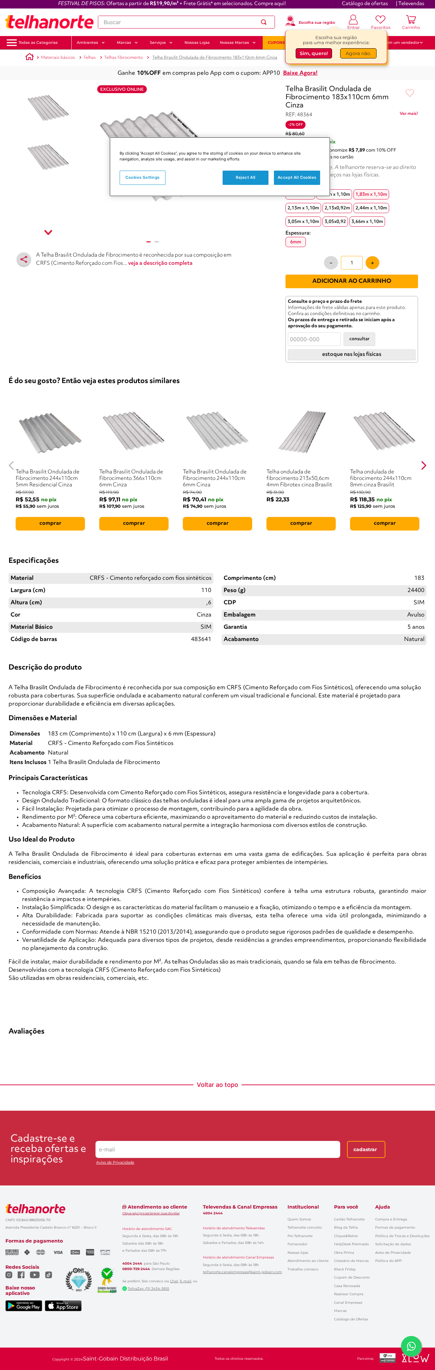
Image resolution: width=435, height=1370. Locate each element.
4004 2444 (132, 1264)
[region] (219, 166)
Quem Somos (299, 1219)
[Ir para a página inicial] (49, 22)
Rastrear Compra (348, 1294)
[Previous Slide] (11, 465)
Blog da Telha (346, 1227)
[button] (38, 42)
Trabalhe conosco (303, 1269)
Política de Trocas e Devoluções (402, 1236)
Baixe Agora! (300, 73)
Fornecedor (297, 1244)
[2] (157, 241)
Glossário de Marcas (351, 1261)
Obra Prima (344, 1252)
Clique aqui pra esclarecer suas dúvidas (150, 1213)
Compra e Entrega (391, 1219)
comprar (50, 523)
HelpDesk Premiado (351, 1244)
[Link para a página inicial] (29, 58)
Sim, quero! (314, 54)
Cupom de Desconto (352, 1277)
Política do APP (388, 1261)
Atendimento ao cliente (308, 1261)
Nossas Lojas (197, 42)
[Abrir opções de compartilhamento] (24, 259)
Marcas (340, 1310)
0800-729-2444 (136, 1269)
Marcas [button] (124, 42)
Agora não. (358, 54)
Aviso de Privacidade (115, 1162)
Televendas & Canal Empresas (240, 1207)
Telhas (89, 57)
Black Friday (344, 1269)
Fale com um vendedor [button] (397, 42)
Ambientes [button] (87, 42)
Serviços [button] (158, 42)
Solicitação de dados (393, 1244)
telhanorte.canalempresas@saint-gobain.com (242, 1272)
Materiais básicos (58, 57)
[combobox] (186, 22)
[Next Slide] (423, 465)
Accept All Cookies (297, 177)
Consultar (359, 339)
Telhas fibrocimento (123, 57)
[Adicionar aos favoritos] (410, 93)
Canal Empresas (348, 1302)
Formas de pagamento (395, 1227)
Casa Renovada (347, 1286)
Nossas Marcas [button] (234, 42)
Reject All (246, 177)
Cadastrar (365, 1149)
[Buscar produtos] (265, 22)
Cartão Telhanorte (349, 1219)
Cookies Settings (142, 177)
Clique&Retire (346, 1236)
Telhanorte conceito (305, 1227)
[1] (148, 241)
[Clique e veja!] (409, 114)
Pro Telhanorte (300, 1236)
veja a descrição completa (160, 263)
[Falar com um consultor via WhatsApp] (411, 1346)
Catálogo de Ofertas (351, 1319)
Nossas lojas (298, 1252)
